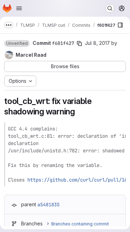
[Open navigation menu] (19, 8)
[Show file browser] (120, 25)
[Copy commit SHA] (79, 43)
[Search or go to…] (110, 8)
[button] (17, 43)
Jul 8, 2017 (97, 43)
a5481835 (48, 204)
